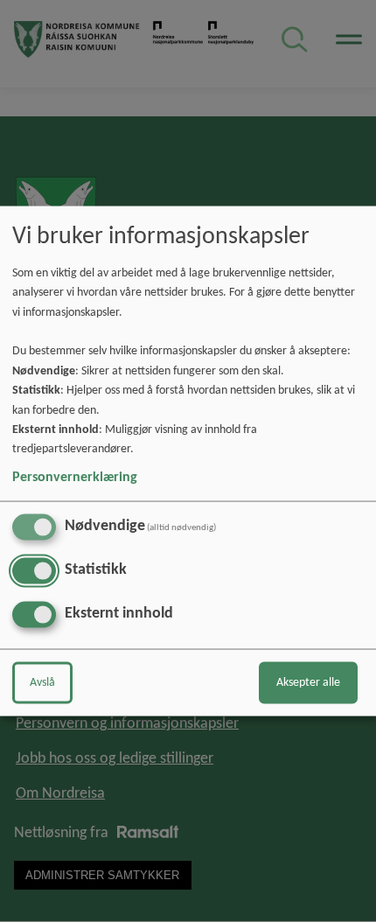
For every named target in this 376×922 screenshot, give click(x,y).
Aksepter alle (308, 681)
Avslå (42, 681)
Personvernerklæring (74, 477)
